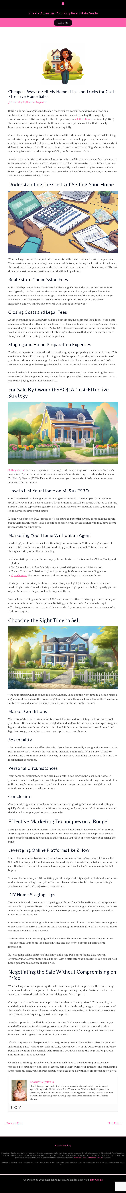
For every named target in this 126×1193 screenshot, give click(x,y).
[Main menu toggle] (63, 3)
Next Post (115, 1123)
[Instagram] (15, 1107)
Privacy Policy (63, 1145)
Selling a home (16, 470)
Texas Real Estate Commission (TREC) (87, 1158)
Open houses (19, 575)
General (15, 102)
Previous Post (13, 1123)
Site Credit (96, 1179)
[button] (63, 22)
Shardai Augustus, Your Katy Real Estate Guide (63, 13)
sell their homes (84, 118)
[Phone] (20, 1107)
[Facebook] (11, 1107)
